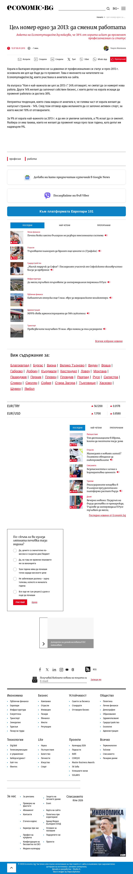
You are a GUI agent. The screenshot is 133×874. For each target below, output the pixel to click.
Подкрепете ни (53, 835)
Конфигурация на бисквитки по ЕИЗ (31, 843)
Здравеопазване (111, 718)
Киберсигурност (17, 758)
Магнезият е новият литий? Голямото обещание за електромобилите (104, 456)
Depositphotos (73, 871)
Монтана (100, 371)
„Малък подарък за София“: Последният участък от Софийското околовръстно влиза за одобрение (74, 268)
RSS (95, 669)
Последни (27, 225)
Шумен (15, 388)
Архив (34, 602)
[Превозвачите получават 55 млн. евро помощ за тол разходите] (16, 330)
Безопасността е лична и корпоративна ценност (102, 471)
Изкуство (45, 762)
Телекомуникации (18, 749)
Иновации (46, 709)
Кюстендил (68, 371)
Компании (46, 701)
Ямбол (29, 388)
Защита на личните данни (53, 798)
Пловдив (66, 377)
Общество (107, 695)
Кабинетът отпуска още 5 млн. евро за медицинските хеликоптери (68, 297)
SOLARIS (76, 775)
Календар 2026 (79, 745)
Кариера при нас (31, 828)
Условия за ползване (51, 829)
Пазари (44, 714)
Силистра (111, 377)
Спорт (44, 766)
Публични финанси (19, 701)
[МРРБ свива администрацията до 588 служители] (16, 315)
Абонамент (28, 810)
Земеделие (15, 722)
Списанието (108, 754)
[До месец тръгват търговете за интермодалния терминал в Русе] (16, 284)
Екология (107, 726)
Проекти (75, 739)
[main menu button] (123, 8)
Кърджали (49, 371)
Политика (107, 701)
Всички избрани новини (109, 341)
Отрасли (45, 705)
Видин (93, 365)
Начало (100, 17)
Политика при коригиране (53, 815)
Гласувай (20, 602)
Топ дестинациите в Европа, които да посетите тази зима (105, 439)
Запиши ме (96, 680)
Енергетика (15, 714)
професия (15, 158)
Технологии (15, 739)
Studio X (76, 869)
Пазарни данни (110, 758)
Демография (109, 709)
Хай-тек (14, 762)
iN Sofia (75, 766)
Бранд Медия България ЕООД (53, 822)
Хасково (105, 383)
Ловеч (85, 371)
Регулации (46, 726)
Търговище (87, 383)
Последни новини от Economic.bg (107, 515)
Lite (40, 739)
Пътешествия (47, 749)
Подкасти (76, 749)
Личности (45, 758)
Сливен (16, 383)
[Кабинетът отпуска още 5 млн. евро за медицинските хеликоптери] (16, 299)
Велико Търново (72, 365)
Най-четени (64, 225)
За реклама (28, 796)
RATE (74, 754)
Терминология (110, 745)
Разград (83, 377)
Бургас (38, 365)
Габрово (16, 371)
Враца (106, 365)
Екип (48, 803)
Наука (44, 745)
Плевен (50, 377)
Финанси (45, 718)
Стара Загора (65, 383)
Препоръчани (103, 225)
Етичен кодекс (30, 821)
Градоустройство (111, 722)
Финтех (13, 766)
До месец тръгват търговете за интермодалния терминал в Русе (67, 282)
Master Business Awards (83, 762)
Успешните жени (80, 771)
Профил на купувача (28, 836)
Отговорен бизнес (80, 709)
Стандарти (77, 705)
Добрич (31, 371)
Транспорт (15, 718)
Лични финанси (110, 705)
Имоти (44, 722)
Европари (14, 705)
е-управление (16, 754)
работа (32, 158)
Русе (96, 377)
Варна (51, 365)
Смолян (31, 383)
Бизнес (43, 695)
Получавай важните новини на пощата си (63, 677)
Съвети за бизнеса (81, 701)
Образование (109, 714)
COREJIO (76, 758)
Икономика (15, 695)
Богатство (45, 754)
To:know (106, 749)
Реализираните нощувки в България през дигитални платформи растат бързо (103, 488)
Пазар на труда (17, 731)
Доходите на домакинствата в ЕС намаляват (68, 643)
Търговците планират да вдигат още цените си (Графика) (62, 251)
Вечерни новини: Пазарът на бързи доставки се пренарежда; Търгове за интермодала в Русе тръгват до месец (105, 505)
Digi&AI (13, 745)
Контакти (27, 814)
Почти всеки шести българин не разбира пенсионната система (65, 235)
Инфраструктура (18, 709)
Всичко (105, 739)
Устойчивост (77, 695)
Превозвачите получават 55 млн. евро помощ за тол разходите (65, 329)
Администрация (110, 731)
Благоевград (19, 365)
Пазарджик (18, 377)
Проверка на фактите (29, 804)
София (46, 383)
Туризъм (14, 726)
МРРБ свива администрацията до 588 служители (56, 313)
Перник (35, 377)
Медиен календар (31, 848)
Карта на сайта (53, 810)
